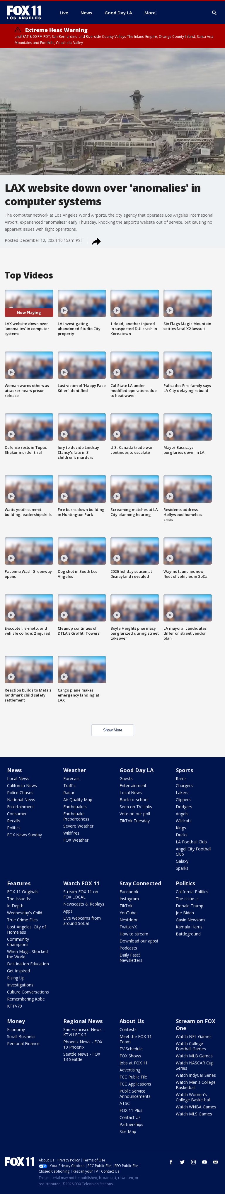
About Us (132, 1021)
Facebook (129, 891)
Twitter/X (128, 927)
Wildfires (71, 833)
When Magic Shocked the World (27, 954)
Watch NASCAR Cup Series (195, 1065)
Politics (14, 827)
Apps (68, 911)
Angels (182, 813)
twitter (182, 1162)
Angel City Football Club (193, 851)
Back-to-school (134, 799)
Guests (126, 778)
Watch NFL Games (194, 1036)
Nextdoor (129, 920)
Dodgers (184, 806)
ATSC (125, 1103)
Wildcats (184, 820)
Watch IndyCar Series (196, 1075)
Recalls (13, 820)
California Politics (192, 891)
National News (21, 799)
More (150, 13)
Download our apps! (139, 941)
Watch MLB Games (194, 1056)
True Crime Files (22, 920)
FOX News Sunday (24, 835)
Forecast (71, 778)
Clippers (183, 799)
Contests (128, 1029)
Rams (181, 778)
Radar (68, 792)
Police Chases (20, 792)
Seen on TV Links (136, 806)
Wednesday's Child (24, 913)
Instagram (129, 898)
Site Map (128, 1131)
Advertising (130, 1070)
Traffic (69, 785)
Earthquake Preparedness (76, 816)
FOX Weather (75, 840)
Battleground (188, 934)
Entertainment (20, 806)
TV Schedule (131, 1049)
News (14, 770)
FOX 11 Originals (22, 891)
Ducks (182, 835)
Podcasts (128, 948)
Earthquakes (75, 806)
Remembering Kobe (26, 999)
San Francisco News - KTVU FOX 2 (83, 1032)
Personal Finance (23, 1043)
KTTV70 (14, 1006)
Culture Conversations (28, 992)
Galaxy (182, 861)
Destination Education (28, 964)
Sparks (182, 868)
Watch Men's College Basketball (196, 1084)
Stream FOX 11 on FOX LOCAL (80, 894)
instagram (193, 1162)
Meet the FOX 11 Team (136, 1039)
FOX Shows (130, 1056)
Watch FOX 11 (81, 883)
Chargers (184, 785)
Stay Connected (140, 883)
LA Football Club (191, 842)
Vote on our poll (135, 813)
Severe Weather (78, 826)
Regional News (83, 1021)
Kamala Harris (189, 927)
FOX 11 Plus (131, 1110)
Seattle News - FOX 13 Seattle (81, 1056)
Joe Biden (185, 913)
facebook (171, 1162)
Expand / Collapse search (214, 13)
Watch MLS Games (194, 1114)
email (215, 1162)
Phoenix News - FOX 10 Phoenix (82, 1044)
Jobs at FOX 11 (134, 1063)
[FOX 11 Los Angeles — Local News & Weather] (26, 13)
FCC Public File (133, 1077)
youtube (204, 1162)
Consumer (17, 813)
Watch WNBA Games (196, 1107)
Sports (184, 770)
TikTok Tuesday (135, 820)
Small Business (21, 1036)
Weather (74, 770)
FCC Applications (135, 1084)
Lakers (182, 792)
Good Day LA (137, 770)
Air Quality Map (77, 799)
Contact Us (130, 1117)
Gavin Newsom (190, 920)
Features (18, 883)
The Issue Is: (19, 898)
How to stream (134, 934)
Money (16, 1021)
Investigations (20, 985)
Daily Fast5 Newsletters (131, 957)
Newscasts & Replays (83, 904)
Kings (181, 827)
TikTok (126, 905)
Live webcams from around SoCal (82, 920)
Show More (112, 730)
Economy (16, 1029)
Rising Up (16, 978)
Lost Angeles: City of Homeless (26, 929)
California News (22, 785)
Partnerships (131, 1124)
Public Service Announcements (135, 1093)
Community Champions (18, 941)
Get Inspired (18, 971)
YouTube (128, 913)
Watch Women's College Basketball (193, 1097)
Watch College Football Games (191, 1046)
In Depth (15, 905)
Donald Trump (189, 905)
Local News (18, 778)
